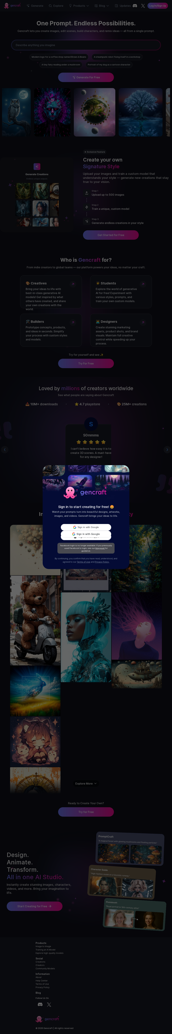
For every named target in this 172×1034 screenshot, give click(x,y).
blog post (99, 548)
